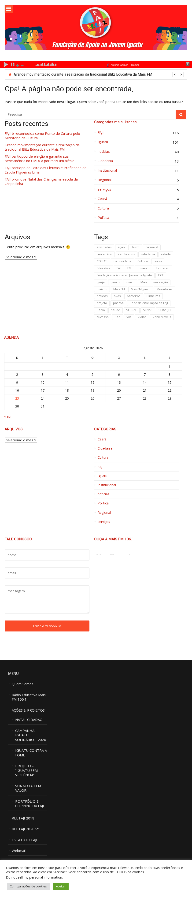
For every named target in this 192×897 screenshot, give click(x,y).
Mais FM (119, 289)
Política (103, 217)
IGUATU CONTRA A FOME (31, 752)
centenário (104, 254)
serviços (104, 189)
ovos (117, 296)
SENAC (147, 310)
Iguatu (103, 142)
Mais (143, 282)
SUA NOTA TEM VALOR (28, 788)
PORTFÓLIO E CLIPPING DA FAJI (29, 803)
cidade (166, 254)
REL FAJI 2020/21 (26, 829)
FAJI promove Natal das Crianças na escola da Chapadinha (41, 181)
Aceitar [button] (61, 886)
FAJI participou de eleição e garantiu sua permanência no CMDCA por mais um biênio (39, 158)
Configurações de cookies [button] (28, 886)
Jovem (130, 282)
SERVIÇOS (166, 310)
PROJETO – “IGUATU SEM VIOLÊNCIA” (26, 770)
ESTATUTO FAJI (24, 840)
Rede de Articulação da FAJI (149, 303)
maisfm (102, 289)
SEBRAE (131, 310)
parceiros (133, 296)
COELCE (102, 261)
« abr (8, 416)
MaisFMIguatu (141, 289)
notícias (104, 151)
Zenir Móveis (162, 317)
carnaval (152, 247)
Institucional (107, 170)
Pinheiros (153, 296)
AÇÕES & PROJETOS (28, 710)
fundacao (163, 268)
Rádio (101, 310)
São (117, 317)
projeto (102, 303)
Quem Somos (22, 684)
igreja (101, 282)
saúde (115, 310)
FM (129, 268)
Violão (142, 317)
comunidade (122, 261)
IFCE (161, 275)
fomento (143, 268)
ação (121, 247)
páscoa (118, 303)
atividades (104, 247)
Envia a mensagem (47, 626)
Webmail (19, 850)
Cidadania (105, 161)
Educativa (104, 268)
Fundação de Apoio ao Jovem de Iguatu (124, 275)
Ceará (102, 198)
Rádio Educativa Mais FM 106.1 (29, 697)
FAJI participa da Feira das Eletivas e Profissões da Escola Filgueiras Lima (45, 170)
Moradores (165, 289)
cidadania (148, 254)
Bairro (135, 247)
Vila (129, 317)
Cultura (103, 208)
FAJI (101, 132)
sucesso (103, 317)
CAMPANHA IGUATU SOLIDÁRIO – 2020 (30, 735)
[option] (99, 74)
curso (158, 261)
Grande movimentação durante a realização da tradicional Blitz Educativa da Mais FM (83, 74)
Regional (104, 179)
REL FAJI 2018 (23, 818)
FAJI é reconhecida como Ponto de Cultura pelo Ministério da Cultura (42, 135)
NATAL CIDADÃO (29, 719)
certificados (126, 254)
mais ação (160, 282)
